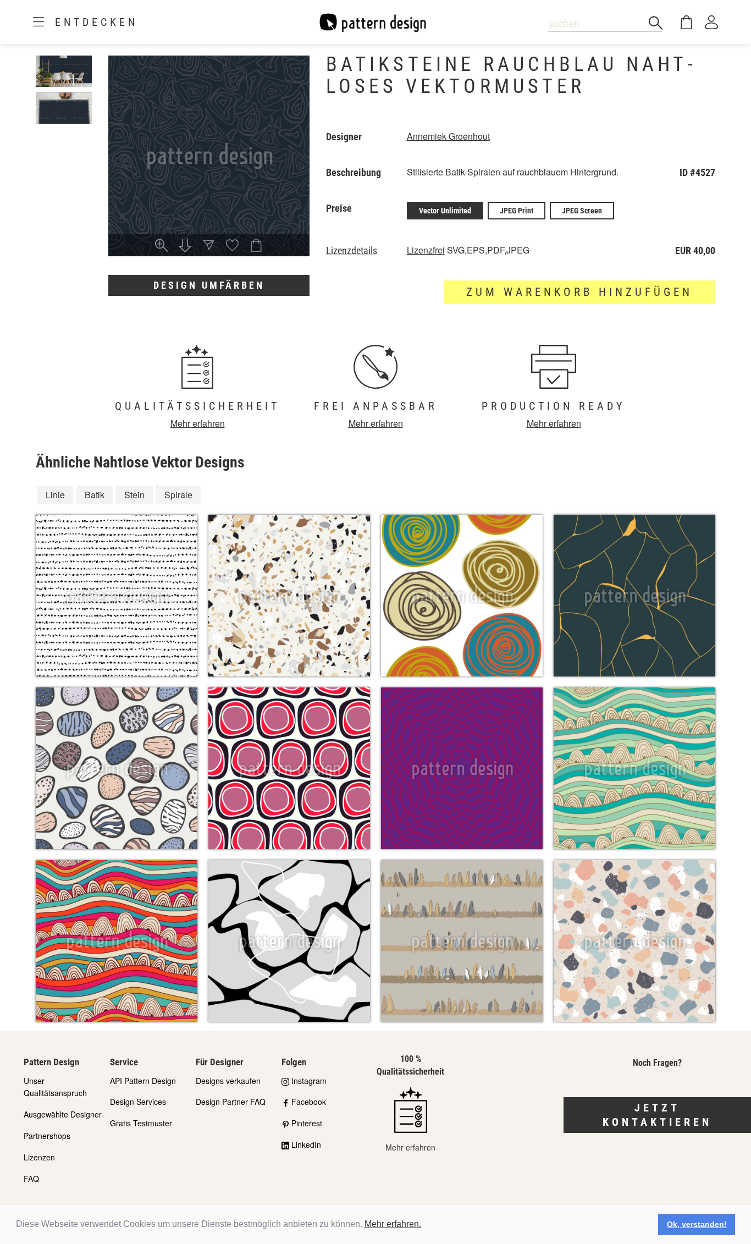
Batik (94, 494)
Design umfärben (208, 285)
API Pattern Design (143, 1080)
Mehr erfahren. (393, 1224)
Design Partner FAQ (231, 1101)
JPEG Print (516, 210)
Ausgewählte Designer (63, 1114)
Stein (134, 494)
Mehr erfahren (197, 423)
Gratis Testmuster (141, 1123)
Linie (55, 494)
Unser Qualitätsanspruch (55, 1087)
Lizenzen (39, 1157)
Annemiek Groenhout (448, 136)
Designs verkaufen (228, 1080)
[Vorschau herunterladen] (185, 246)
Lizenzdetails (351, 250)
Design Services (138, 1101)
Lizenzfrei (426, 250)
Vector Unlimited (445, 210)
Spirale (178, 494)
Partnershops (47, 1135)
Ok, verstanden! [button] (697, 1224)
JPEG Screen (582, 210)
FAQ (31, 1178)
